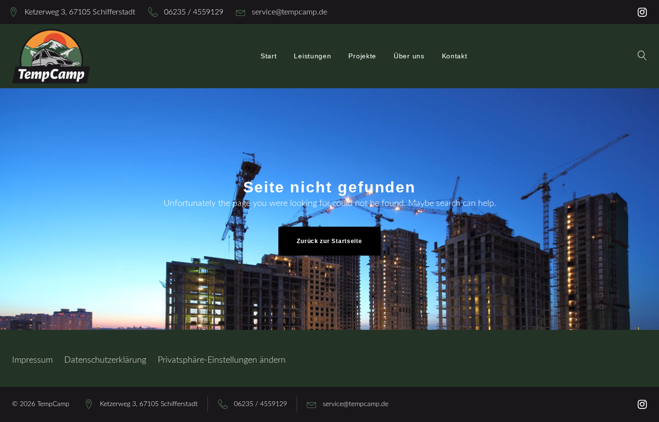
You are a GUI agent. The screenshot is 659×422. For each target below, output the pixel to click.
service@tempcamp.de (289, 12)
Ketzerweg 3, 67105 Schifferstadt (80, 12)
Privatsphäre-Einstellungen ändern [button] (222, 360)
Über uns (409, 56)
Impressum (32, 360)
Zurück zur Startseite (329, 241)
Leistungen (312, 56)
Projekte (362, 56)
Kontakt (454, 56)
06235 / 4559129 (193, 12)
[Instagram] (642, 12)
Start (269, 56)
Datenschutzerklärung (105, 360)
